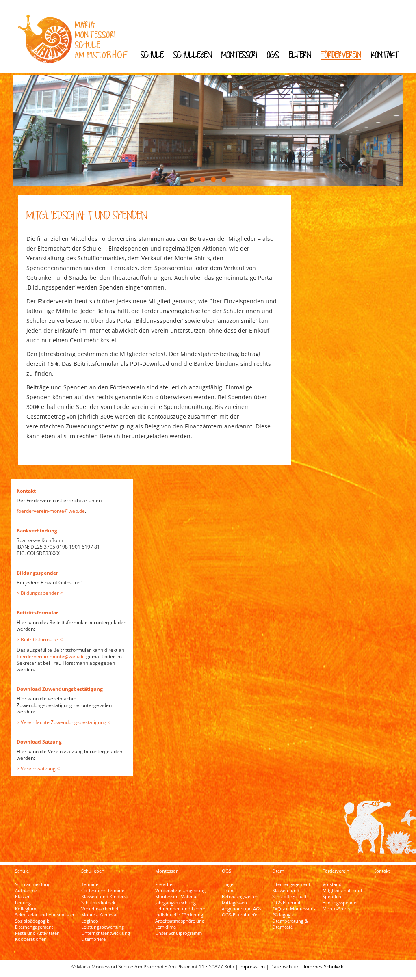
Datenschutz (284, 966)
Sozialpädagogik (32, 921)
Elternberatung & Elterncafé (290, 924)
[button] (192, 179)
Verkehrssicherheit (100, 909)
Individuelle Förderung (179, 915)
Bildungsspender (340, 903)
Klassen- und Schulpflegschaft (289, 893)
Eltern (300, 54)
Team (227, 890)
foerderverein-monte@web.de (51, 511)
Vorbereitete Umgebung (180, 890)
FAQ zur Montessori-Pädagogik (293, 912)
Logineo (89, 921)
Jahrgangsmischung (175, 903)
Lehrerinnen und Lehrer (180, 909)
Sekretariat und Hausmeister (44, 915)
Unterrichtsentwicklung (105, 933)
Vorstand (332, 884)
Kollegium (25, 909)
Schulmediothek (98, 903)
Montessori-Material (176, 896)
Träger (228, 884)
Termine (89, 884)
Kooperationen (31, 939)
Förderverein (341, 54)
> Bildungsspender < (40, 593)
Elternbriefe (93, 939)
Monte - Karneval (99, 915)
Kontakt (385, 54)
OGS (273, 54)
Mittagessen (234, 903)
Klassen (23, 896)
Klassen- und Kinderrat (105, 896)
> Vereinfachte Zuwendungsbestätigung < (63, 722)
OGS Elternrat (286, 903)
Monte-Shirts (336, 909)
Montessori (239, 54)
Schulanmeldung (32, 884)
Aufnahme (26, 890)
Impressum (252, 966)
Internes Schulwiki (324, 966)
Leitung (23, 903)
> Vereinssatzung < (38, 768)
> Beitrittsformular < (40, 639)
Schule (152, 54)
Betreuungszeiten (240, 896)
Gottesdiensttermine (102, 890)
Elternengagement (34, 927)
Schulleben (192, 54)
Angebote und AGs (241, 909)
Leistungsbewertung (102, 927)
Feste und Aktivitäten (37, 933)
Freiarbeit (165, 884)
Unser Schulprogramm (178, 933)
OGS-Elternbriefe (239, 915)
